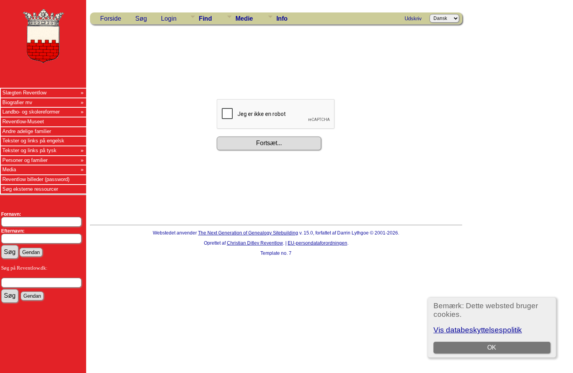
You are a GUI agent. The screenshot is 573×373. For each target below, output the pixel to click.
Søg (141, 18)
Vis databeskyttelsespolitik (477, 330)
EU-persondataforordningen (317, 243)
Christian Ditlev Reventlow (255, 243)
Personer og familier (25, 160)
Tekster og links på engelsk (33, 141)
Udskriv (413, 18)
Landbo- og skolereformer (31, 112)
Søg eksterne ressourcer (30, 189)
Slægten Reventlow (24, 93)
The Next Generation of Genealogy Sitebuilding (248, 233)
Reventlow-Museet (23, 121)
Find (205, 18)
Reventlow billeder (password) (35, 179)
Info (282, 18)
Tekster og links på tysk (29, 150)
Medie (244, 18)
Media (9, 169)
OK (491, 347)
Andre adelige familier (26, 131)
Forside (110, 18)
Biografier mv (17, 102)
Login (169, 18)
